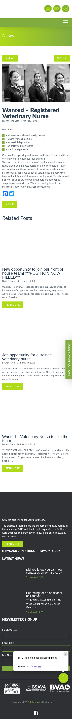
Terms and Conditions (18, 551)
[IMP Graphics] (56, 702)
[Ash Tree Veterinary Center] (18, 9)
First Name (8, 643)
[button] (63, 678)
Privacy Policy (49, 551)
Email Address (10, 630)
